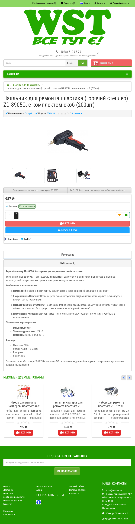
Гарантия (7, 504)
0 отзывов (77, 113)
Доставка (8, 490)
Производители (44, 486)
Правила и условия (12, 500)
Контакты (8, 511)
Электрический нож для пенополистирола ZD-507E (35, 190)
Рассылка (74, 493)
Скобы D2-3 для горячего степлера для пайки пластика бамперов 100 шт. (100, 190)
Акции (39, 490)
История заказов (77, 490)
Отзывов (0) (69, 263)
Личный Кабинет (77, 486)
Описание (69, 254)
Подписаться (69, 471)
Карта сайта (9, 514)
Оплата (6, 486)
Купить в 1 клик (25, 397)
